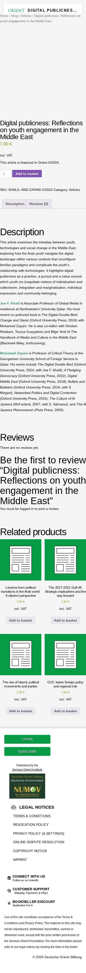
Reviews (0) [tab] (38, 204)
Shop (14, 16)
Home (4, 16)
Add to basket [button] (20, 620)
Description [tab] (15, 204)
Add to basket (27, 174)
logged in (27, 509)
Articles (26, 16)
